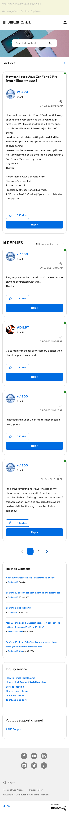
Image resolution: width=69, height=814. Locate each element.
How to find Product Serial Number (26, 682)
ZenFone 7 (9, 63)
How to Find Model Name (20, 678)
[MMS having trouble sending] (58, 244)
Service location (15, 686)
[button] (10, 215)
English (11, 782)
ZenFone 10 (13, 582)
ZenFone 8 (12, 612)
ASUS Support (14, 729)
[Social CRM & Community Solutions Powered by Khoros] (58, 807)
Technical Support (16, 700)
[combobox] (34, 43)
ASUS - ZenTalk (19, 22)
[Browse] (5, 22)
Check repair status (17, 691)
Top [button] (9, 806)
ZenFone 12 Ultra (15, 632)
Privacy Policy (36, 790)
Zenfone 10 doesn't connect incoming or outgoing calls (33, 592)
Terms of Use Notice (13, 790)
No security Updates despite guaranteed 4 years (30, 577)
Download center (16, 695)
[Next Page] (46, 552)
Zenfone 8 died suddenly (18, 607)
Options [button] (64, 63)
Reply (34, 224)
